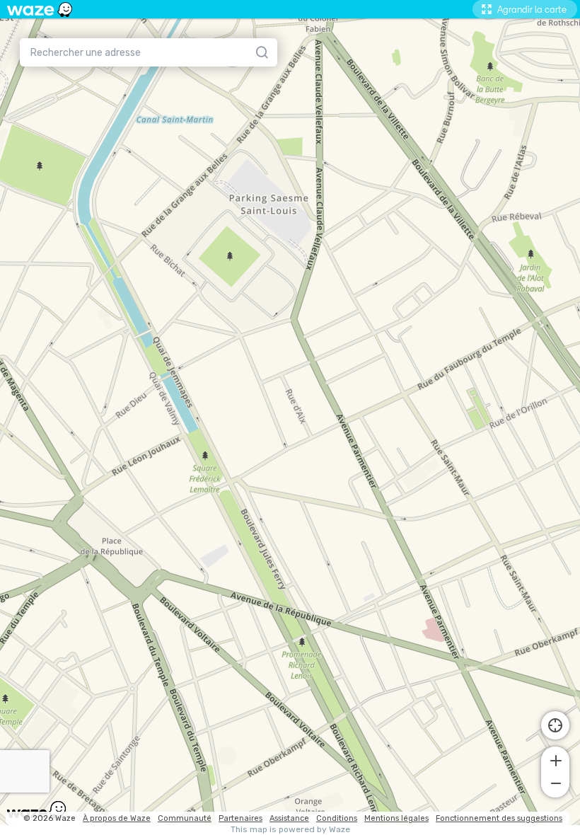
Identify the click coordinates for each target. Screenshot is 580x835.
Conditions (336, 818)
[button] (555, 759)
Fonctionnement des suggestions (499, 818)
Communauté (184, 818)
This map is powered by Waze (290, 829)
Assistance (289, 818)
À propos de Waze (117, 818)
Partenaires (240, 818)
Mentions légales (396, 818)
